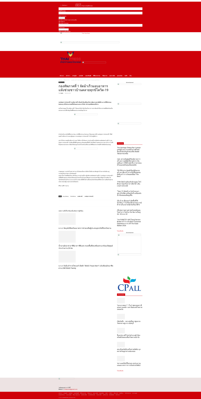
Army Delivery (66, 196)
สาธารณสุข (134, 393)
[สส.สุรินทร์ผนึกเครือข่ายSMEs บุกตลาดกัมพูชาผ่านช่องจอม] (129, 344)
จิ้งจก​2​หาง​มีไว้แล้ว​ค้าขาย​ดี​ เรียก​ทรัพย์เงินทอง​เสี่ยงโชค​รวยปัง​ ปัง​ (128, 336)
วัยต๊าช (110, 393)
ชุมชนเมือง (119, 75)
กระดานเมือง (68, 394)
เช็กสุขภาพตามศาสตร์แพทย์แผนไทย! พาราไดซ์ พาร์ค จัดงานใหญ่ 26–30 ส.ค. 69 (129, 212)
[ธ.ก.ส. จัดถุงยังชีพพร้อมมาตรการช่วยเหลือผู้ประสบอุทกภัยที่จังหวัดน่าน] (86, 219)
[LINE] (67, 96)
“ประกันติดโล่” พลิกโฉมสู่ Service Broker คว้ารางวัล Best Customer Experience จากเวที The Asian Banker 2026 (129, 222)
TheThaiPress (73, 196)
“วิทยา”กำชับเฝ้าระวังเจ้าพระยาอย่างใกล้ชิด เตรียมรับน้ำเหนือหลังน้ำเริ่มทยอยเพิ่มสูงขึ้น (129, 193)
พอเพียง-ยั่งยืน (84, 394)
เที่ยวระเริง (116, 393)
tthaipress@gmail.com (70, 389)
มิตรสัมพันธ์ (111, 394)
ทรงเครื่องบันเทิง (91, 394)
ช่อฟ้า (126, 75)
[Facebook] (77, 2)
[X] (63, 96)
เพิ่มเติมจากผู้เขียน (77, 211)
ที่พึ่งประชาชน (96, 75)
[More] (74, 96)
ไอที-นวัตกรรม (128, 393)
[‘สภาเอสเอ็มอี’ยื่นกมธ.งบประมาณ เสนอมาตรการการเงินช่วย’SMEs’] (129, 358)
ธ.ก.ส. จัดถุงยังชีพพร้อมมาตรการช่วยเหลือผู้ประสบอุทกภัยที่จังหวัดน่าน (85, 228)
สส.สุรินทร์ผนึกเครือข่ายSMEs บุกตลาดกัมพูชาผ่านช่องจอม (129, 350)
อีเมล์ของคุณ (62, 27)
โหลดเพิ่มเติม (120, 231)
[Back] (80, 2)
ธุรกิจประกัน (105, 394)
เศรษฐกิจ (74, 75)
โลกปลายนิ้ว (99, 394)
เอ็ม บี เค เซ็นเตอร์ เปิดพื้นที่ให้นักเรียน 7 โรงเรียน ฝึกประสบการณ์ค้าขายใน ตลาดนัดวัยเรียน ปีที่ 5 (129, 203)
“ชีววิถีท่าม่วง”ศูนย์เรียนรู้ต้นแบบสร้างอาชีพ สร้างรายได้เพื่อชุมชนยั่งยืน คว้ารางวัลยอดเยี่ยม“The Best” (129, 173)
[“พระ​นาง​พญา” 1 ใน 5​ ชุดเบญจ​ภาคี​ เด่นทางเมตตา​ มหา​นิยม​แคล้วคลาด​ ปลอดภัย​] (129, 300)
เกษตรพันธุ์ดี (88, 75)
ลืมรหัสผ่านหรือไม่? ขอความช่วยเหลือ (68, 20)
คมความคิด (112, 75)
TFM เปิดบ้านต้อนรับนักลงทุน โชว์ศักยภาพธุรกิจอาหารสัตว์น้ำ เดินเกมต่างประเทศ (129, 184)
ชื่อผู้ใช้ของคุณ (62, 11)
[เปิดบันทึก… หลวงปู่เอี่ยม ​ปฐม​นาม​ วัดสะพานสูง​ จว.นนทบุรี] (129, 316)
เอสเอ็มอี (81, 75)
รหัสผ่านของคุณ (62, 16)
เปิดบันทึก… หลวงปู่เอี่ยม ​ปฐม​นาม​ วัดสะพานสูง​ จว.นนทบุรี (128, 322)
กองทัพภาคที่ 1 (80, 196)
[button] (140, 53)
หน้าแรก (62, 75)
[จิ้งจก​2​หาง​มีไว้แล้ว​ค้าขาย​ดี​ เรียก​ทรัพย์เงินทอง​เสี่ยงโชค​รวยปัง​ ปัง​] (129, 330)
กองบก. (61, 93)
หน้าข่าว (68, 75)
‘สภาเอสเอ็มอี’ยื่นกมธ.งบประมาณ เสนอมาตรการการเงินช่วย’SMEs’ (129, 364)
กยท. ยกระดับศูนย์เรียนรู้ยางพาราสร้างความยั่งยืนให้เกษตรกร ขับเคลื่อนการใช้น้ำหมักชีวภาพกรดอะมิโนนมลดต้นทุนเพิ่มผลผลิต (129, 162)
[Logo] (70, 63)
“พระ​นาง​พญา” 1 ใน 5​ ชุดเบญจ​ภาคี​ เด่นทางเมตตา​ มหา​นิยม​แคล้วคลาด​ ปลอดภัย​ (129, 307)
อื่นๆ (131, 75)
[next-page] (59, 271)
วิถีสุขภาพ (104, 75)
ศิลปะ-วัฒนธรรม (76, 394)
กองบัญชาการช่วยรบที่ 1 (89, 196)
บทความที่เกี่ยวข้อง (65, 211)
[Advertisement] (77, 191)
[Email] (71, 96)
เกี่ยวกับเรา (64, 5)
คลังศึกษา (121, 393)
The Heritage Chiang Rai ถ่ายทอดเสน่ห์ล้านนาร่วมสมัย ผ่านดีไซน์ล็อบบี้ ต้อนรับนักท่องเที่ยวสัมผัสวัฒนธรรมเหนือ (129, 150)
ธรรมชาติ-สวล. (62, 394)
